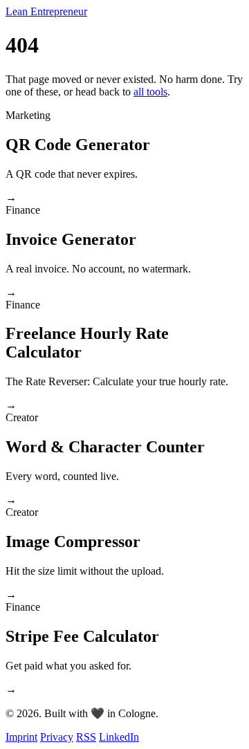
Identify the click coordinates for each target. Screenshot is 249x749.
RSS (86, 737)
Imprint (21, 737)
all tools (150, 92)
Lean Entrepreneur (46, 11)
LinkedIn (119, 737)
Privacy (56, 737)
